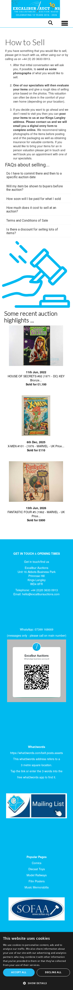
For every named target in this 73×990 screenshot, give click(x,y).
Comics (36, 863)
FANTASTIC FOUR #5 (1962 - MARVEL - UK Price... (36, 514)
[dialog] (36, 961)
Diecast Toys (36, 869)
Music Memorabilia (37, 887)
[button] (36, 983)
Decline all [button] (53, 972)
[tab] (37, 175)
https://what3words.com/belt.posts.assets (36, 753)
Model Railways (37, 875)
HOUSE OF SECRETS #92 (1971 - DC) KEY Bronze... (36, 378)
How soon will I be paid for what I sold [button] (33, 199)
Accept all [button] (18, 972)
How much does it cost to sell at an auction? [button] (31, 209)
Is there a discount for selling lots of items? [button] (32, 231)
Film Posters (37, 881)
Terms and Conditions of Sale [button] (27, 220)
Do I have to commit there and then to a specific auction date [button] (34, 175)
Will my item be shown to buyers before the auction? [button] (34, 188)
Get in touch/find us (36, 562)
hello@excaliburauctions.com (41, 594)
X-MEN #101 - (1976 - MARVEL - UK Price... (36, 446)
